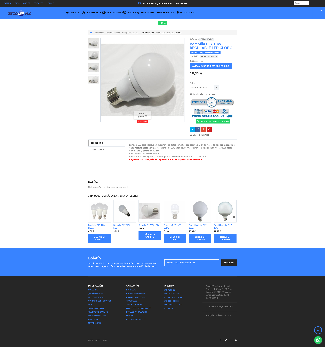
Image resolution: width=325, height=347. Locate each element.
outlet (26, 3)
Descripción (97, 143)
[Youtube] (236, 340)
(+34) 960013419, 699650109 (219, 306)
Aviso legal (93, 319)
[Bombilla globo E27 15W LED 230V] (200, 211)
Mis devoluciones (172, 294)
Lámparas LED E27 (130, 33)
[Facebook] (221, 340)
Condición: (195, 56)
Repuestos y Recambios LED (138, 308)
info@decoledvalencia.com (218, 315)
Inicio (90, 305)
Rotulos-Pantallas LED (137, 312)
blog (17, 3)
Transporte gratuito (98, 312)
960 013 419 (181, 3)
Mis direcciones (171, 301)
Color (192, 83)
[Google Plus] (231, 340)
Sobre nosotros (96, 308)
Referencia (194, 39)
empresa (7, 3)
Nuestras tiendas (96, 297)
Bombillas (99, 33)
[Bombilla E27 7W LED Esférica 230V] (150, 211)
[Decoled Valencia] (28, 14)
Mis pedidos (169, 290)
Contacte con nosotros (99, 301)
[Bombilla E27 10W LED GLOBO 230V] (124, 211)
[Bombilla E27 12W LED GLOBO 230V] (99, 211)
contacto (38, 3)
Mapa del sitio (94, 323)
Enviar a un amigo (201, 135)
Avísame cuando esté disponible (210, 66)
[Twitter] (226, 340)
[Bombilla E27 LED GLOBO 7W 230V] (93, 43)
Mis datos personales (174, 305)
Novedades (93, 290)
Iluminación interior (135, 293)
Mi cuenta (169, 286)
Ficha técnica (97, 150)
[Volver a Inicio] (91, 33)
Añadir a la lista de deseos (204, 94)
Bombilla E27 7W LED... (149, 225)
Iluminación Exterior (135, 297)
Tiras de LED (131, 301)
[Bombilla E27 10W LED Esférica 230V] (175, 211)
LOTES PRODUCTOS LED (136, 319)
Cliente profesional (97, 316)
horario (50, 3)
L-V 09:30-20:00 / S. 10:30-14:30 (157, 3)
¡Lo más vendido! (95, 293)
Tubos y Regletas (134, 305)
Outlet (129, 316)
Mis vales (168, 308)
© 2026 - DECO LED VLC (97, 340)
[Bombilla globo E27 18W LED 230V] (225, 211)
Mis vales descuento (173, 297)
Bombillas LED (113, 33)
